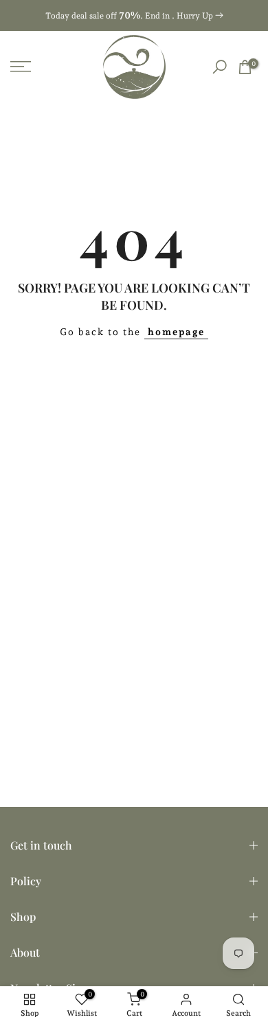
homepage (176, 331)
